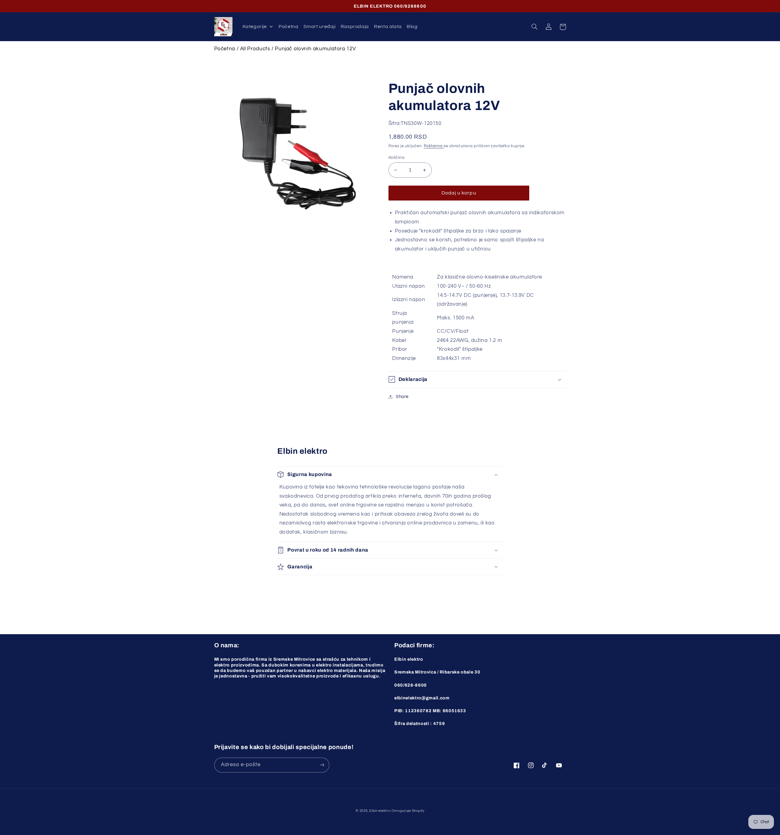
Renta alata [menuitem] (388, 26)
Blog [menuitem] (412, 26)
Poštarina (434, 146)
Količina (396, 157)
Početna (224, 49)
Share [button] (402, 396)
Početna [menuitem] (288, 26)
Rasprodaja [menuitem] (355, 26)
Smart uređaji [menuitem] (319, 26)
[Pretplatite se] (322, 765)
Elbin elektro (380, 810)
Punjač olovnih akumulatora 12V (315, 49)
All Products (255, 49)
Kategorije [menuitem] (255, 26)
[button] (535, 27)
